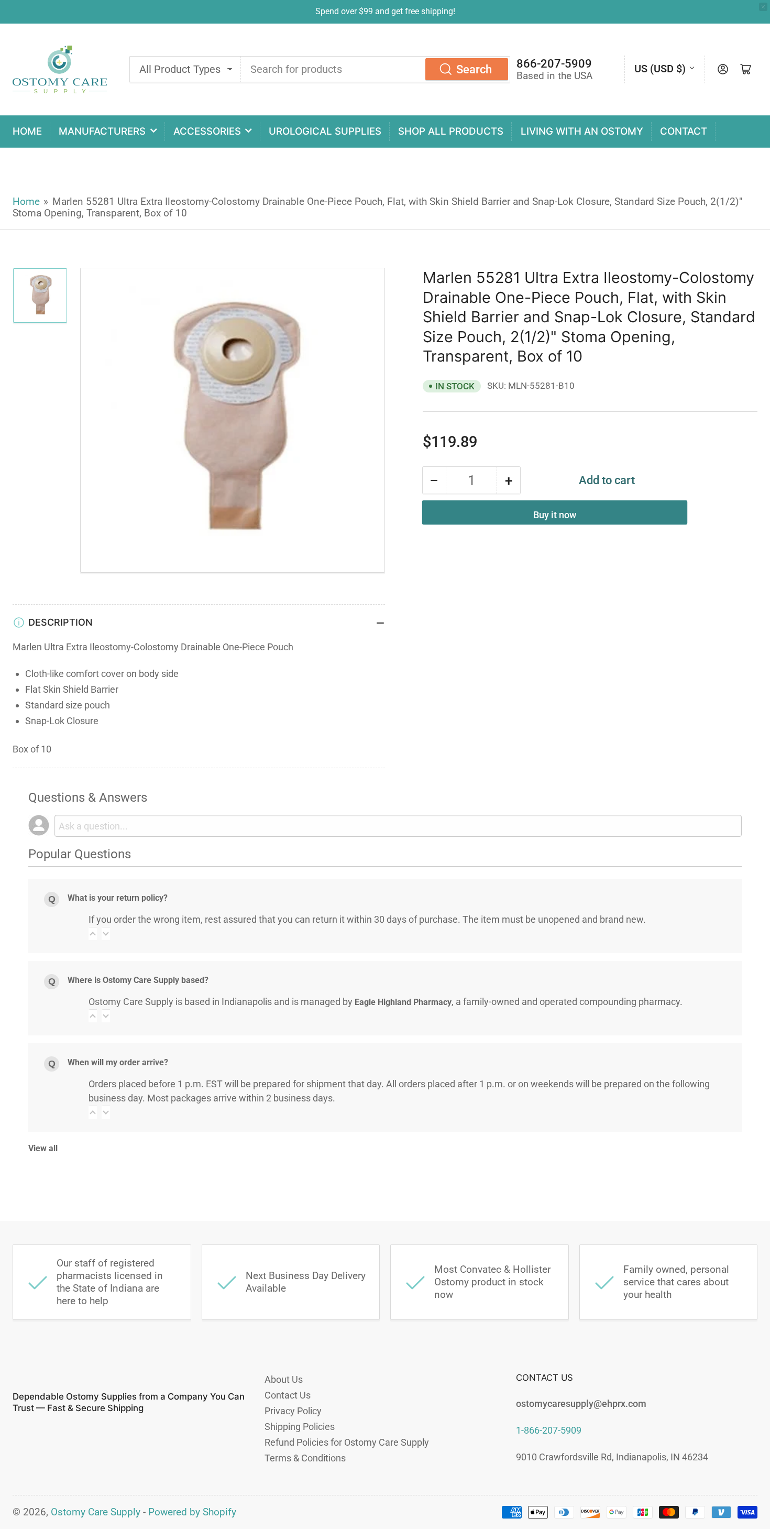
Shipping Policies (300, 1426)
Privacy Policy (293, 1410)
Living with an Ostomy (582, 131)
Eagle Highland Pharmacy (403, 1002)
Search (474, 69)
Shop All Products (450, 131)
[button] (93, 933)
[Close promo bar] (763, 7)
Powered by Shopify (192, 1512)
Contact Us (288, 1395)
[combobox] (375, 69)
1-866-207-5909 (548, 1430)
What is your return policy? (118, 898)
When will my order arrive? (118, 1062)
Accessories (207, 131)
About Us (284, 1379)
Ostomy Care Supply (95, 1512)
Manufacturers (102, 131)
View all (43, 1148)
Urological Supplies (325, 131)
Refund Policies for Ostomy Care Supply (347, 1442)
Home (27, 131)
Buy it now (554, 514)
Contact (683, 131)
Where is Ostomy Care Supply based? (138, 980)
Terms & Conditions (305, 1458)
